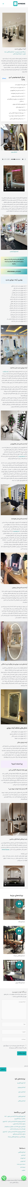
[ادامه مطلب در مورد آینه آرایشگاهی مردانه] (14, 940)
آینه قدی (23, 1155)
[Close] (4, 79)
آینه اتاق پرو (17, 1119)
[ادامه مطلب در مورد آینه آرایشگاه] (14, 909)
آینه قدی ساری (21, 1092)
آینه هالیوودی (21, 456)
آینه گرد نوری (14, 152)
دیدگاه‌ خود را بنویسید (20, 52)
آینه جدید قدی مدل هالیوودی (17, 90)
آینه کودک (22, 1158)
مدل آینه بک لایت (14, 1129)
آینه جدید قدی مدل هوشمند (17, 93)
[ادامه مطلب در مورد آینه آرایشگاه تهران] (14, 970)
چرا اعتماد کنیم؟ (22, 110)
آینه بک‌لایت (5, 372)
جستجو (26, 1066)
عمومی (23, 1170)
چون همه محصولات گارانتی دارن (16, 113)
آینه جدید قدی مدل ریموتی (18, 96)
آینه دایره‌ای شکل (20, 107)
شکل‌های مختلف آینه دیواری (19, 104)
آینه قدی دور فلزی (17, 1134)
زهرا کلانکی (22, 1137)
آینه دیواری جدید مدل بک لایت (17, 88)
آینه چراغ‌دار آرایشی (14, 252)
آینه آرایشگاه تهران (20, 983)
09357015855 (11, 271)
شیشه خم (22, 1167)
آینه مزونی (22, 1161)
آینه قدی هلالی (21, 1101)
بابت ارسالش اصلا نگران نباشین (17, 119)
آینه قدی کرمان (21, 1097)
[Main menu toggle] (3, 3)
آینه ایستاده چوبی (17, 1124)
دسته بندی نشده (21, 1164)
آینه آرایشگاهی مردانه (19, 956)
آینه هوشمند (16, 531)
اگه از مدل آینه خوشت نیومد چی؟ (16, 116)
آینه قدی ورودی (21, 1087)
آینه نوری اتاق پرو (21, 1083)
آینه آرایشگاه (21, 922)
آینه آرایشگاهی (10, 52)
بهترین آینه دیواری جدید (20, 85)
